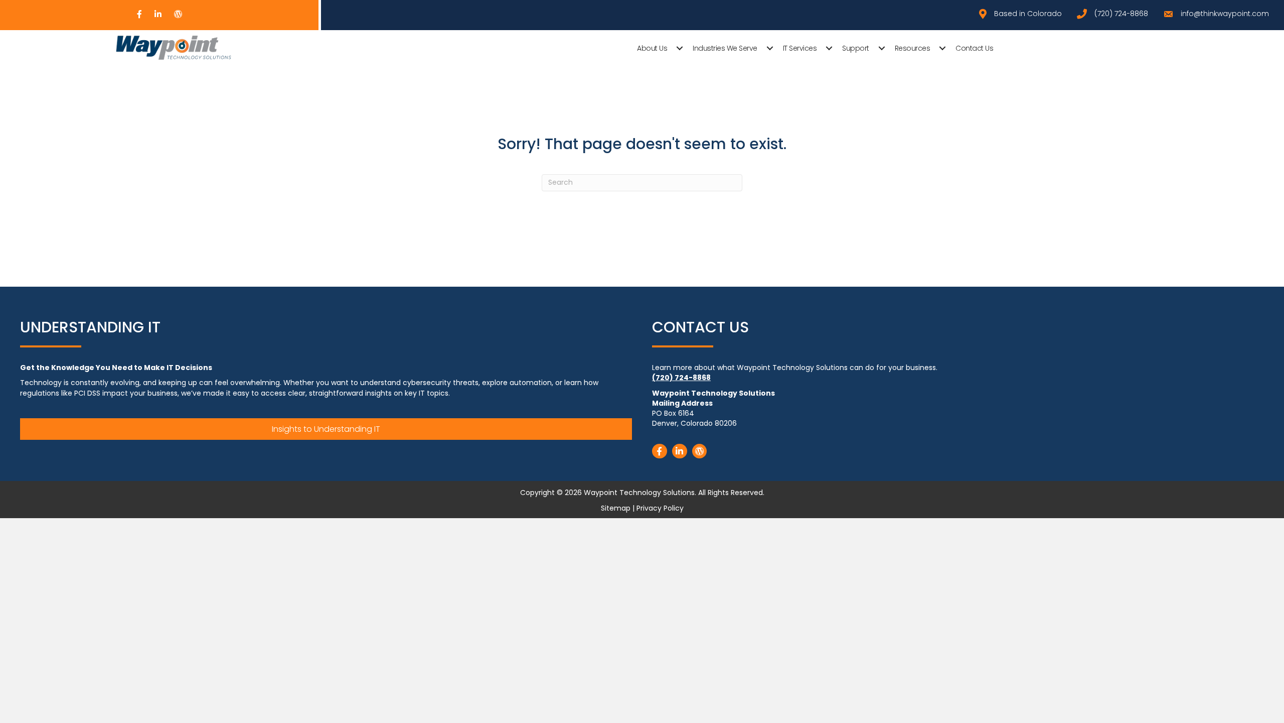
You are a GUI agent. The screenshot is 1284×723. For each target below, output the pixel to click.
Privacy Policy (660, 508)
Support (855, 48)
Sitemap (615, 508)
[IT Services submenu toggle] (829, 48)
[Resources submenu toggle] (942, 48)
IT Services (800, 48)
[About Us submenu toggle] (680, 48)
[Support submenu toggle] (882, 48)
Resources (912, 48)
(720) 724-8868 (681, 378)
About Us (652, 48)
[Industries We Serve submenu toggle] (770, 48)
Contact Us (974, 48)
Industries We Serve (725, 48)
